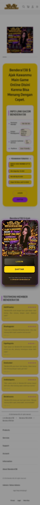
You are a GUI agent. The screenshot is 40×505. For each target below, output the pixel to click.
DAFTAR (19, 269)
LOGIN (19, 261)
